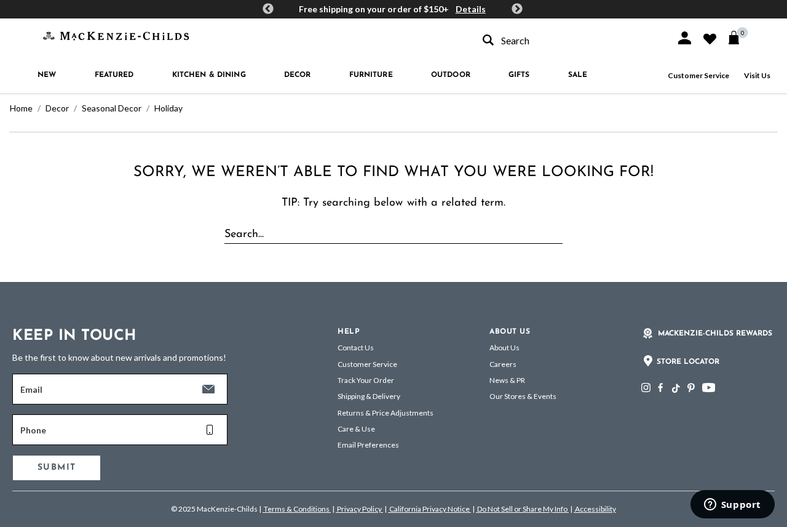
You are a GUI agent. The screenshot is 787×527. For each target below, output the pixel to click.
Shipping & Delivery (369, 396)
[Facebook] (660, 387)
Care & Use (356, 428)
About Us (504, 347)
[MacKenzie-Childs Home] (116, 35)
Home (21, 108)
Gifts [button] (519, 75)
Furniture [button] (371, 75)
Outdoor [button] (450, 75)
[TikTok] (675, 388)
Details (471, 9)
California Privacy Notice (429, 508)
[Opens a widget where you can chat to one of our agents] (732, 505)
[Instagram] (646, 387)
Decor (57, 108)
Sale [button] (577, 75)
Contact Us (356, 347)
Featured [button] (114, 75)
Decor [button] (297, 75)
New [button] (47, 75)
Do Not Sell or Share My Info (522, 508)
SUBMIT (57, 467)
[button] (684, 37)
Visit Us (757, 75)
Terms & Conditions (297, 508)
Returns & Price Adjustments (385, 412)
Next (517, 9)
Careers (502, 364)
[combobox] (568, 40)
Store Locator (688, 362)
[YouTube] (708, 387)
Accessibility (595, 508)
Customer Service (698, 75)
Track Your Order (366, 380)
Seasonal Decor (111, 108)
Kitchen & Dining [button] (209, 75)
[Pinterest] (691, 387)
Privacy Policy (359, 508)
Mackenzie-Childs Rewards (715, 333)
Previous (268, 9)
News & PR (507, 380)
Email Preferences (368, 444)
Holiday (168, 108)
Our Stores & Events (522, 396)
